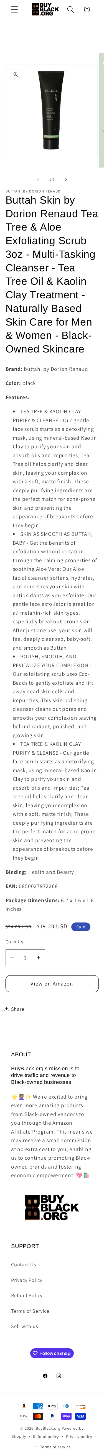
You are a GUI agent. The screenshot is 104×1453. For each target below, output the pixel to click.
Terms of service (55, 1446)
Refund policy (46, 1436)
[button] (14, 9)
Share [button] (17, 1009)
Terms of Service (30, 1310)
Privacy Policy (26, 1280)
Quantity (15, 942)
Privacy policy (79, 1436)
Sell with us (24, 1326)
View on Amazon (52, 983)
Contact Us (23, 1264)
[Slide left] (38, 179)
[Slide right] (66, 179)
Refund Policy (26, 1295)
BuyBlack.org (48, 1428)
